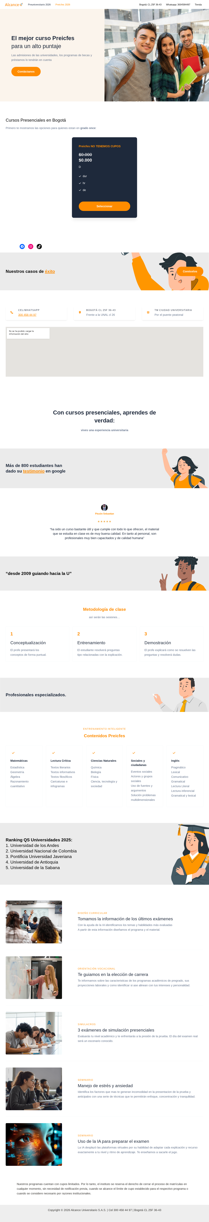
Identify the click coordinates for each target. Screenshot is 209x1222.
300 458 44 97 (27, 314)
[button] (26, 71)
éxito (50, 271)
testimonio (34, 471)
